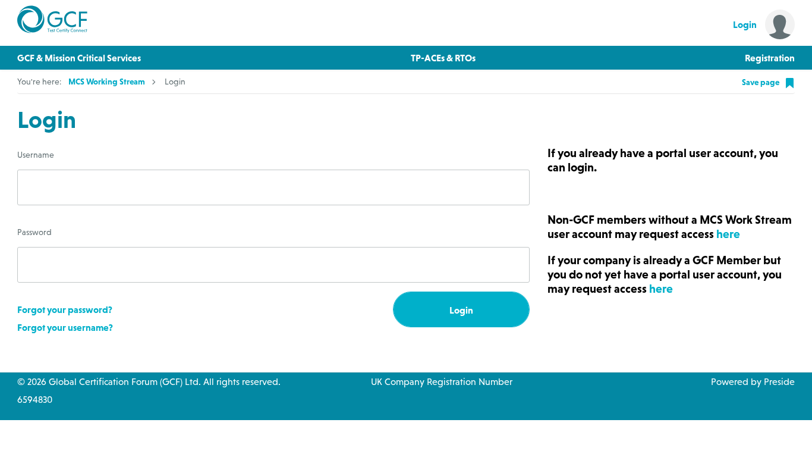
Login (461, 310)
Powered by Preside (753, 381)
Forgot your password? (64, 309)
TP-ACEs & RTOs (443, 57)
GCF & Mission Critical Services (79, 57)
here (728, 233)
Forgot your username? (65, 327)
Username (35, 154)
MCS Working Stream (106, 81)
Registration (770, 57)
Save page (761, 82)
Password (34, 232)
